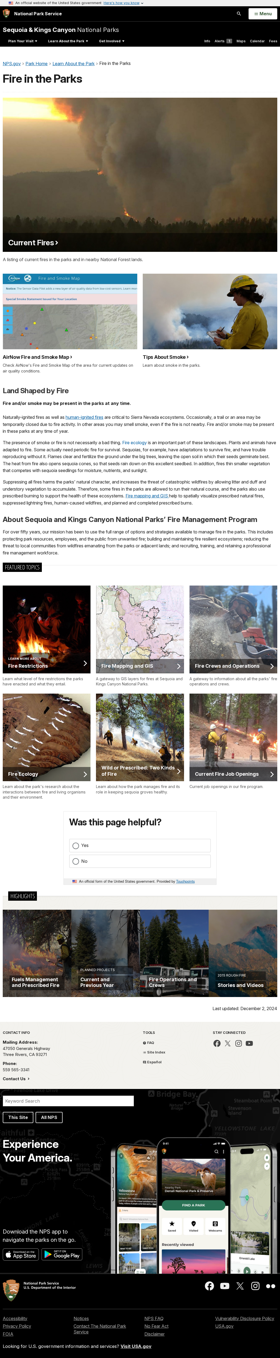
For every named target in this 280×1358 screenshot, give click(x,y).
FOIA (8, 1334)
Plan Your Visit (20, 41)
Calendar (257, 41)
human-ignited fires (84, 417)
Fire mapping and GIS (147, 496)
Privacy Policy (17, 1326)
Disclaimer (154, 1334)
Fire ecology (134, 442)
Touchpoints (185, 881)
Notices (81, 1318)
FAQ (150, 1042)
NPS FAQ (154, 1318)
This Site (18, 1117)
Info (207, 41)
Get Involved (110, 41)
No (84, 861)
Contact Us (15, 1078)
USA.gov (224, 1326)
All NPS (49, 1117)
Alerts (222, 41)
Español (154, 1062)
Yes (85, 845)
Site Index (155, 1052)
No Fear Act (156, 1326)
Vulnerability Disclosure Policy (244, 1318)
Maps (241, 41)
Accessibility (15, 1318)
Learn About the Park (66, 41)
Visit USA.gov (136, 1346)
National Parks (61, 29)
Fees (273, 41)
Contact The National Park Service (100, 1329)
